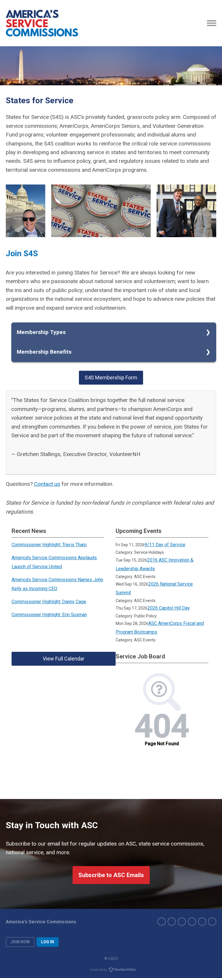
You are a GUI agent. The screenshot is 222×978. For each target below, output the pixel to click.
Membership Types (41, 332)
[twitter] (172, 922)
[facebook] (162, 922)
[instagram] (182, 922)
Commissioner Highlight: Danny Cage (49, 601)
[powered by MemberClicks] (111, 970)
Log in (47, 942)
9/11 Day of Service (165, 544)
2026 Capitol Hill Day (168, 608)
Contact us (47, 484)
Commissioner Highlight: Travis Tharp (49, 544)
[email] (212, 922)
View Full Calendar (63, 659)
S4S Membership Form (111, 377)
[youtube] (202, 922)
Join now (20, 942)
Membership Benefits (44, 351)
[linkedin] (192, 922)
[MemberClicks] (42, 23)
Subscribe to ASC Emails (111, 875)
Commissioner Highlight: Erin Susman (49, 614)
